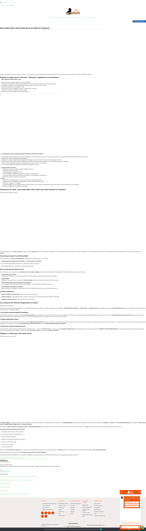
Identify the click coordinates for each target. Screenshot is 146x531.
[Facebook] (49, 513)
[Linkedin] (45, 516)
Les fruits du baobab (5, 487)
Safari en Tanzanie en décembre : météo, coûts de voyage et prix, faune (16, 480)
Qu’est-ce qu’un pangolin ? (6, 483)
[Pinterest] (42, 516)
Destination (79, 17)
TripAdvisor (7, 471)
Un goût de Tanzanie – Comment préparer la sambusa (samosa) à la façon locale (18, 476)
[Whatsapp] (42, 513)
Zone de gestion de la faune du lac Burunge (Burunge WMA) (14, 494)
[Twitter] (52, 513)
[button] (2, 462)
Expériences (72, 17)
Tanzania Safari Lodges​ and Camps (58, 17)
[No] (144, 529)
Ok (100, 529)
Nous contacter (92, 17)
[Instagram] (45, 513)
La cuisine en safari (4, 490)
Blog (85, 17)
